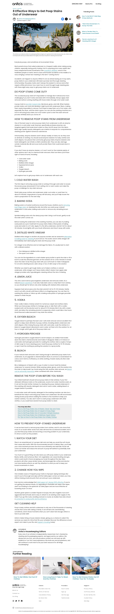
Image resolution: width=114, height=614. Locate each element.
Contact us (15, 593)
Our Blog (98, 4)
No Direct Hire (43, 598)
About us (15, 590)
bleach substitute (26, 283)
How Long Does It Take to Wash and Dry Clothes (55, 578)
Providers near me (44, 588)
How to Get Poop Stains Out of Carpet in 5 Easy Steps (36, 411)
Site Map (86, 601)
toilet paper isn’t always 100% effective (50, 482)
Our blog (15, 596)
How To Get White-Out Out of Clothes (25, 578)
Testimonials (65, 598)
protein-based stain (34, 104)
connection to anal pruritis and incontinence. (31, 499)
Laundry (19, 8)
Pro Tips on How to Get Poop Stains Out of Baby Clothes (37, 417)
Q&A (40, 601)
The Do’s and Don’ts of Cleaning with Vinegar (89, 40)
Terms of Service (44, 592)
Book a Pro (89, 4)
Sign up (63, 592)
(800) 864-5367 (77, 4)
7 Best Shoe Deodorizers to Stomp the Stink (90, 25)
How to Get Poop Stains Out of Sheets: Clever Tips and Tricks (39, 409)
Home (14, 8)
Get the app (65, 595)
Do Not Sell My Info (89, 595)
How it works (65, 588)
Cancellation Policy (45, 595)
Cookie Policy (88, 598)
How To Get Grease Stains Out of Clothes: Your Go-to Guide (86, 578)
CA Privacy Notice (89, 592)
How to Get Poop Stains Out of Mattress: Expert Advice (37, 415)
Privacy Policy (88, 588)
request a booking (44, 522)
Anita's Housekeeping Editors (27, 19)
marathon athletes (50, 70)
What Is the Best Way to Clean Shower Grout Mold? (90, 32)
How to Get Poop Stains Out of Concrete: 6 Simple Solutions (38, 413)
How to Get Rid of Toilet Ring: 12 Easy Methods (91, 17)
